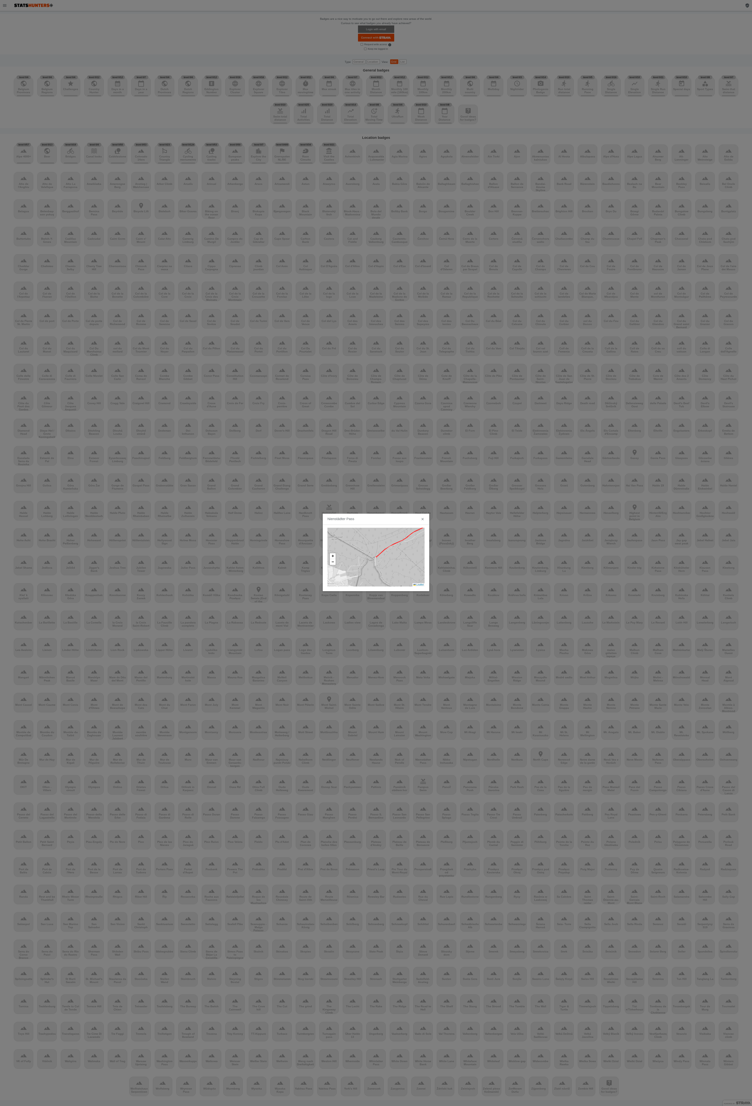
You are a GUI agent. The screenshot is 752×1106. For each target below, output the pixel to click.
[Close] (422, 519)
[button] (333, 556)
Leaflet (420, 584)
